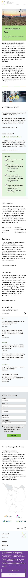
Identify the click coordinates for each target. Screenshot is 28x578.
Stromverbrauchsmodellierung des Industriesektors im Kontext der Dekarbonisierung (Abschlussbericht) (15, 167)
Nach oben (20, 528)
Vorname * (4, 398)
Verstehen (5, 538)
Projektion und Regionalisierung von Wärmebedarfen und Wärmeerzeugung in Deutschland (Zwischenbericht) (15, 188)
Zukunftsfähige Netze (5, 231)
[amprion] (20, 516)
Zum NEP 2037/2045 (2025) (9, 127)
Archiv (4, 549)
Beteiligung (5, 545)
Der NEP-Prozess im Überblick (9, 150)
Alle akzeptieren (13, 574)
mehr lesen (4, 337)
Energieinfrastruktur (19, 232)
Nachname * (5, 403)
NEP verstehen (6, 227)
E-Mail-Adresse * (6, 420)
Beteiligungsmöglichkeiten (8, 265)
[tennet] (7, 521)
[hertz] (7, 516)
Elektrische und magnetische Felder (19, 228)
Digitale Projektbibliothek (8, 300)
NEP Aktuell (5, 534)
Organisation (5, 415)
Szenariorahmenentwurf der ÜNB (15, 159)
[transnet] (20, 521)
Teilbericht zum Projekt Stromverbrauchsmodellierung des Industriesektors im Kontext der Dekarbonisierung (15, 177)
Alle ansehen (5, 313)
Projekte (4, 541)
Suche (17, 4)
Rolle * (3, 409)
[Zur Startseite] (24, 536)
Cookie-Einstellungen (13, 570)
